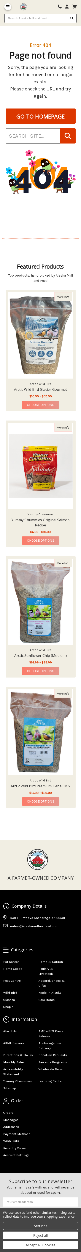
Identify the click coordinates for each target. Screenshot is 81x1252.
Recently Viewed (15, 1148)
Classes (9, 1000)
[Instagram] (15, 937)
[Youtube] (23, 937)
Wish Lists (11, 1141)
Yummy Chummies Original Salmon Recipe (40, 522)
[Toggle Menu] (7, 6)
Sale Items (46, 1000)
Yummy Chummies (17, 1081)
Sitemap (9, 1088)
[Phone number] (61, 7)
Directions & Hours (18, 1055)
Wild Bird (10, 993)
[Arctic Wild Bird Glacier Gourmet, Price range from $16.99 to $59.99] (41, 335)
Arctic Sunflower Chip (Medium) (40, 655)
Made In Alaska (50, 993)
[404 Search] (68, 136)
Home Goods (12, 969)
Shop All (9, 1007)
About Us (10, 1031)
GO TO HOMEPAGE (40, 116)
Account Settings (16, 1155)
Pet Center (11, 962)
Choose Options (43, 404)
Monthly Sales (14, 1062)
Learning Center (50, 1081)
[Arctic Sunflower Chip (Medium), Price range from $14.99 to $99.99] (41, 601)
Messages (11, 1120)
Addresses (11, 1127)
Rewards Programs (52, 1062)
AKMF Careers (13, 1043)
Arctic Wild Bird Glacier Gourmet (40, 389)
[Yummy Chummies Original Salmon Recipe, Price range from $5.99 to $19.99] (41, 466)
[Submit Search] (72, 18)
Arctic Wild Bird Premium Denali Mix (40, 786)
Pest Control (12, 981)
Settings (40, 1226)
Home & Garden (50, 962)
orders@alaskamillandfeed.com (34, 926)
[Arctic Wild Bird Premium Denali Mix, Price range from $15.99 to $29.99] (41, 732)
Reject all (40, 1235)
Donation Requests (52, 1055)
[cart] (74, 7)
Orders (8, 1113)
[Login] (68, 7)
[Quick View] (67, 296)
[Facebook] (6, 937)
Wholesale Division (52, 1069)
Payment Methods (16, 1134)
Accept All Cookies (40, 1245)
